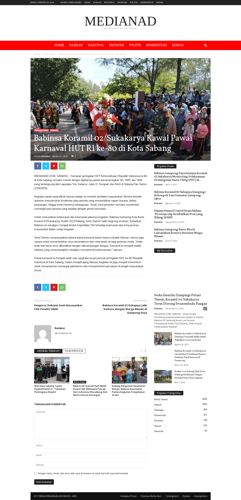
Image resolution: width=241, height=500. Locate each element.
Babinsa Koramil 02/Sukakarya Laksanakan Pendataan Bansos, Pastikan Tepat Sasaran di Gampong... (190, 355)
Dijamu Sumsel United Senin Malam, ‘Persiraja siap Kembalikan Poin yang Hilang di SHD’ (178, 214)
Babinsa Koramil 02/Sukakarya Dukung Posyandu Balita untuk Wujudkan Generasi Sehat (190, 337)
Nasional (109, 2)
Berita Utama (49, 54)
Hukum (159, 2)
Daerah (97, 2)
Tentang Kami (172, 496)
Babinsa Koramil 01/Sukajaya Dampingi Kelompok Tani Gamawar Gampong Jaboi (180, 195)
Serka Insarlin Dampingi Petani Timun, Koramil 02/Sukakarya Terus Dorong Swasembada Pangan (180, 299)
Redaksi (45, 156)
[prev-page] (141, 351)
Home (87, 2)
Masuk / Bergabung (70, 2)
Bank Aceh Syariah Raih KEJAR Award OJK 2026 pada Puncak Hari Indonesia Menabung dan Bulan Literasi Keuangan (90, 390)
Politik (134, 2)
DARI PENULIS (74, 351)
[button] (205, 45)
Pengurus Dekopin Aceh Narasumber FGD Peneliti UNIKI (58, 307)
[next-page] (145, 351)
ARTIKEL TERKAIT (48, 351)
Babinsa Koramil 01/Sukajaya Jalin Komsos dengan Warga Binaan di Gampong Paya (125, 308)
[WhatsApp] (62, 165)
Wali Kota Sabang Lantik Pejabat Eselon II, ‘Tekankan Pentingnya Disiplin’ (49, 388)
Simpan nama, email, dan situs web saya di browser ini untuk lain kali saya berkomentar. (83, 473)
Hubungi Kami (200, 496)
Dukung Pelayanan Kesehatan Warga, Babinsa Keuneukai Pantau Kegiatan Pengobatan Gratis (128, 390)
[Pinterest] (54, 165)
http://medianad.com (63, 333)
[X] (45, 165)
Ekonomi (122, 2)
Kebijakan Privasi (129, 496)
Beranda (37, 54)
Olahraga (158, 410)
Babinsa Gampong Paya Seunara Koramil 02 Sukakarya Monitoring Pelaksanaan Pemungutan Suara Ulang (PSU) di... (180, 176)
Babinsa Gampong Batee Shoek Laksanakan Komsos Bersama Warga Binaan (178, 233)
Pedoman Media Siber (151, 496)
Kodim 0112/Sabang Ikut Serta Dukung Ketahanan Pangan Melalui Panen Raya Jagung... (189, 375)
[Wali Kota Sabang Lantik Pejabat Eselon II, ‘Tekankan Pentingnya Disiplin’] (52, 370)
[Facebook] (37, 165)
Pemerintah (146, 2)
